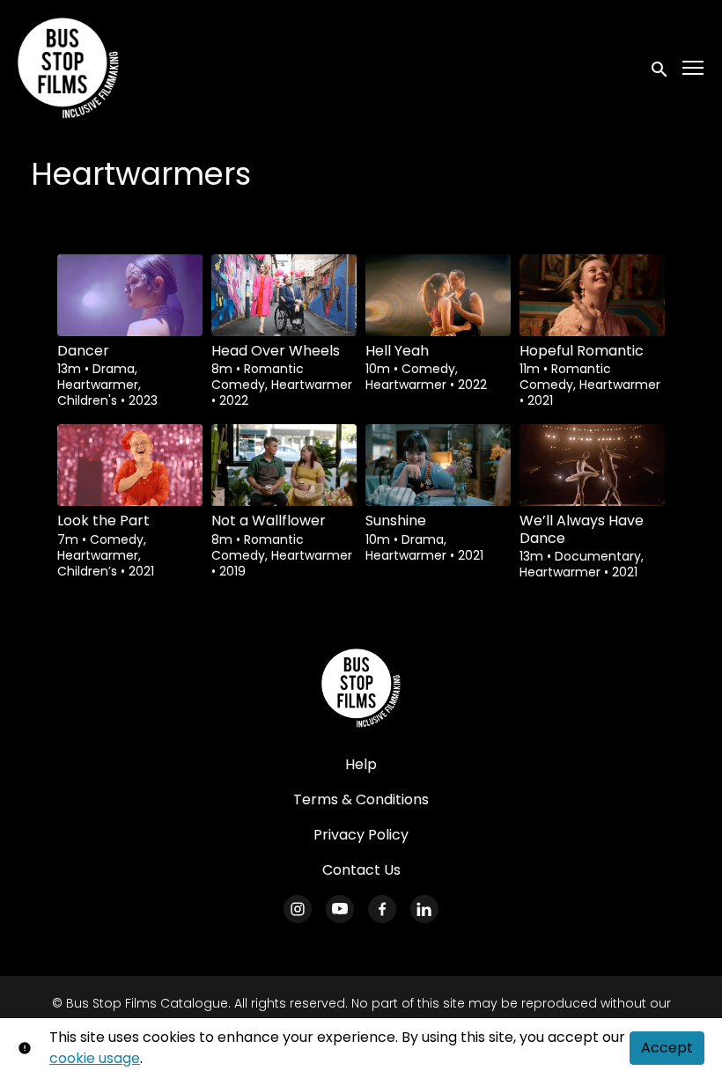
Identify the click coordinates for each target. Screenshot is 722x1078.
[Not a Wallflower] (284, 465)
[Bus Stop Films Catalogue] (361, 688)
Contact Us (361, 870)
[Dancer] (130, 295)
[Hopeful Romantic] (592, 295)
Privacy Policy (361, 835)
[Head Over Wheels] (284, 295)
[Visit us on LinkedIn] (424, 909)
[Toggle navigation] (693, 68)
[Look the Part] (130, 465)
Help (361, 764)
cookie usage (94, 1058)
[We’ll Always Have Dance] (592, 465)
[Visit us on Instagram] (298, 909)
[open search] (660, 68)
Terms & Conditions (361, 799)
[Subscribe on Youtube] (340, 909)
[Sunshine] (438, 465)
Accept (667, 1048)
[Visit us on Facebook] (382, 909)
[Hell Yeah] (438, 295)
